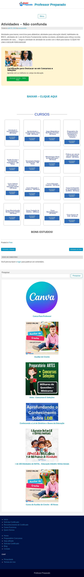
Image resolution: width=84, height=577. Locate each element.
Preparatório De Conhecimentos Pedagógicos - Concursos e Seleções (72, 134)
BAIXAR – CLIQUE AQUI (42, 96)
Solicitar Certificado (11, 522)
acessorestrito (22, 28)
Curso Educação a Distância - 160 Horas (32, 188)
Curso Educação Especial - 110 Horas (52, 184)
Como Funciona (10, 527)
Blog (5, 546)
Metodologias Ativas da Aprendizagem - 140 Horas (52, 158)
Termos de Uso (10, 562)
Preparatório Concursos (13, 538)
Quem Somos (9, 530)
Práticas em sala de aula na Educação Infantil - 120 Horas (72, 155)
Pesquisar (6, 272)
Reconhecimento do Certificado (16, 525)
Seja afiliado (9, 541)
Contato (7, 549)
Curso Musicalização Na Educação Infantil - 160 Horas (13, 212)
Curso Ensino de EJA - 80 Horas (72, 215)
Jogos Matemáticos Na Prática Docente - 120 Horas (52, 133)
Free (10, 242)
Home (6, 536)
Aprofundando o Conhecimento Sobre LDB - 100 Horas (32, 133)
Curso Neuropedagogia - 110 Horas (52, 212)
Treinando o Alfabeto (8, 249)
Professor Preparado (50, 4)
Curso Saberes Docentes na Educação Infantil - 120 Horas (13, 186)
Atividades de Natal (76, 249)
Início (6, 519)
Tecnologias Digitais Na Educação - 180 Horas (32, 162)
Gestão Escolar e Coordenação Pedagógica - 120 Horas (12, 162)
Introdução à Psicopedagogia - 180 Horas (13, 131)
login (19, 262)
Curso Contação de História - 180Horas (32, 211)
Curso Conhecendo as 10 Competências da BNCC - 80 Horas (72, 189)
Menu (42, 16)
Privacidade (8, 559)
